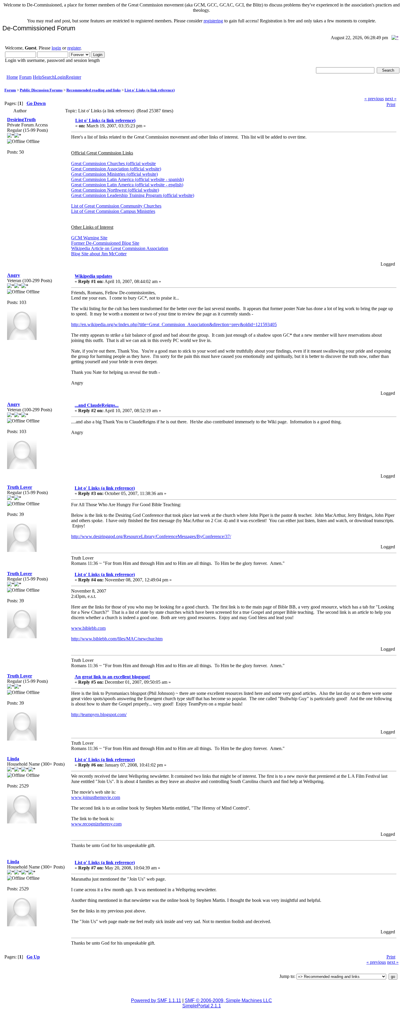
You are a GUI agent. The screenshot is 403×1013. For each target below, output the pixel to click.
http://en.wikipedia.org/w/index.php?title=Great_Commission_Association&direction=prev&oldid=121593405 (174, 324)
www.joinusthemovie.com (95, 797)
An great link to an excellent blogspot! (112, 676)
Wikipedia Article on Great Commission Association (119, 248)
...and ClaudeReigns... (97, 405)
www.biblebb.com (88, 628)
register (74, 47)
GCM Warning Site (89, 237)
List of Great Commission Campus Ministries (113, 211)
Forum (25, 77)
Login (60, 77)
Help (37, 77)
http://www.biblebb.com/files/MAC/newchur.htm (117, 638)
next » (391, 98)
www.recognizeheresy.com (96, 823)
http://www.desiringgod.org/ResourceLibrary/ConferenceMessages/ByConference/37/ (151, 536)
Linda (13, 758)
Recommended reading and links (93, 90)
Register (73, 77)
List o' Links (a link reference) (149, 90)
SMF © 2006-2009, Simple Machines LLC (228, 1000)
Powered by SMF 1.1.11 (156, 1000)
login (56, 47)
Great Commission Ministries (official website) (114, 174)
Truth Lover (19, 487)
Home (12, 77)
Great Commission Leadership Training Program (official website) (132, 195)
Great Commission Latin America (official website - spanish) (127, 179)
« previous (374, 98)
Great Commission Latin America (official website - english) (127, 184)
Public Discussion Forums (41, 90)
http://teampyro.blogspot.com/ (99, 714)
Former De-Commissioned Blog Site (105, 243)
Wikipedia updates (93, 276)
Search (48, 77)
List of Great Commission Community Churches (116, 205)
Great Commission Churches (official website (113, 163)
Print (390, 104)
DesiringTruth (21, 119)
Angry (13, 275)
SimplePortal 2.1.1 (201, 1005)
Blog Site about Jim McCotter (99, 253)
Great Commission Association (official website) (116, 168)
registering (213, 20)
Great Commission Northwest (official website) (115, 190)
